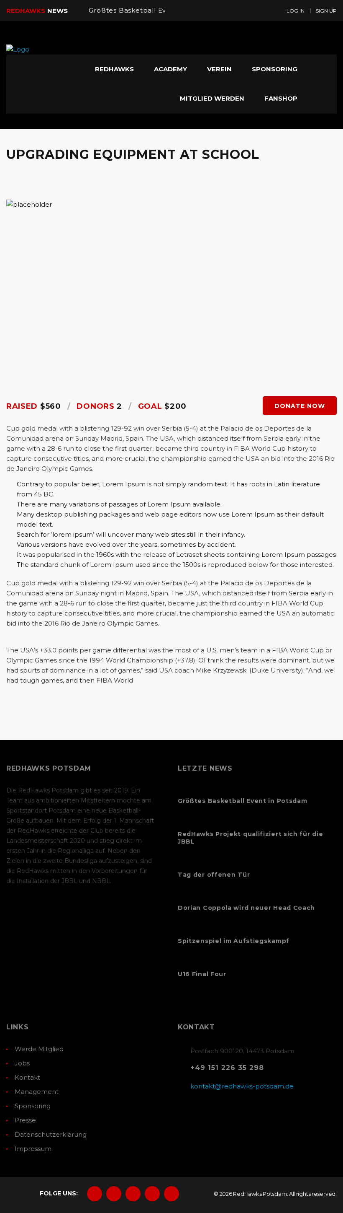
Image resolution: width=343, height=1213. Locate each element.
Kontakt (27, 1077)
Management (37, 1092)
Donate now (299, 406)
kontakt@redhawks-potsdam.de (242, 1086)
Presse (25, 1120)
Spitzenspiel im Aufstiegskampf (233, 941)
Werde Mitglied (39, 1049)
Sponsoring (33, 1106)
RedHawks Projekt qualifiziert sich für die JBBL (250, 837)
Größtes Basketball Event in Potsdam (154, 10)
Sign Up (326, 11)
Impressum (33, 1149)
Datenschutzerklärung (51, 1134)
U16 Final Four (202, 974)
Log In (296, 11)
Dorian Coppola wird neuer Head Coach (246, 908)
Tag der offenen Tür (214, 874)
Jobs (22, 1063)
